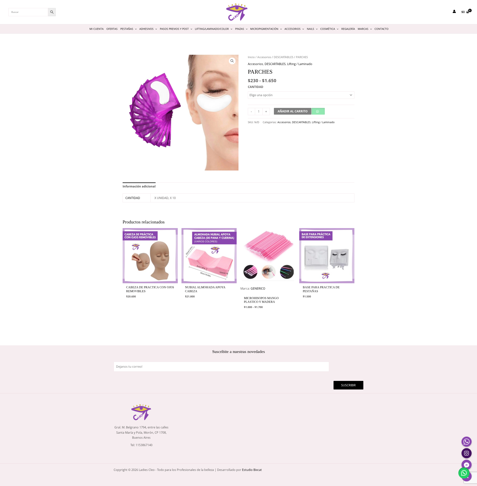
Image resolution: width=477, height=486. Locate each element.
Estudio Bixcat (252, 470)
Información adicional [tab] (139, 186)
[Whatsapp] (467, 442)
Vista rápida (150, 280)
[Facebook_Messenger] (467, 465)
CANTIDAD (255, 87)
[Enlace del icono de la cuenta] (454, 11)
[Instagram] (467, 453)
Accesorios (264, 57)
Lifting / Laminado (299, 64)
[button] (232, 61)
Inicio (251, 57)
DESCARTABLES (283, 57)
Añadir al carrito (293, 111)
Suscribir (348, 385)
